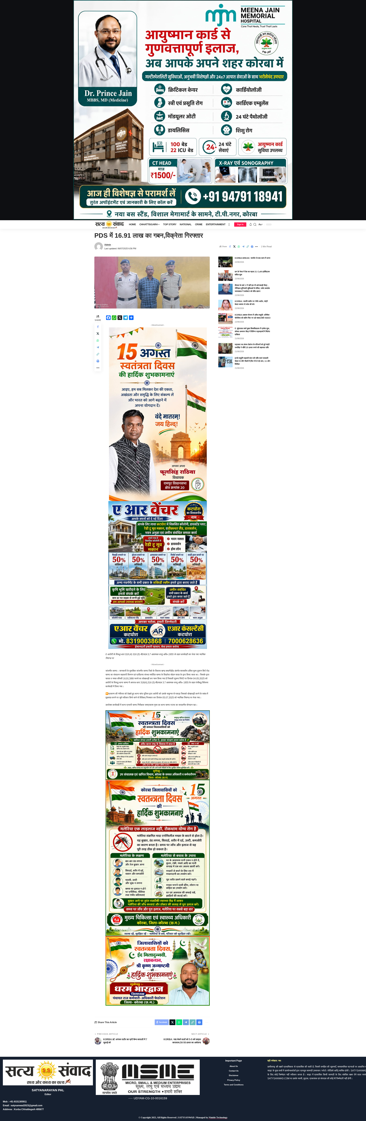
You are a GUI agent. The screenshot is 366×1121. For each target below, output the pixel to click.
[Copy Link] (248, 246)
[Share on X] (234, 246)
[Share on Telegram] (243, 246)
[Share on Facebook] (230, 246)
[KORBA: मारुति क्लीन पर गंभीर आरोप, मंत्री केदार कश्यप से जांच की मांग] (225, 305)
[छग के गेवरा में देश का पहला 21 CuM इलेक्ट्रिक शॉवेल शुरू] (225, 275)
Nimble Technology (217, 1117)
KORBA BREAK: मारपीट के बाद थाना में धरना (252, 258)
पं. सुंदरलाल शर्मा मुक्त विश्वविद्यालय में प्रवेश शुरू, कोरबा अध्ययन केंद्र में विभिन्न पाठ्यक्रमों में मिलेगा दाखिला (252, 331)
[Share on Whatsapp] (239, 246)
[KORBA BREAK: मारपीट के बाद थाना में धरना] (225, 262)
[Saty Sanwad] (109, 224)
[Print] (252, 246)
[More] (256, 246)
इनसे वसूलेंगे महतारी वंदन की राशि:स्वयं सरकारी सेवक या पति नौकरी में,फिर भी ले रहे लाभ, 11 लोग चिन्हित (252, 361)
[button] (229, 224)
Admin (107, 244)
